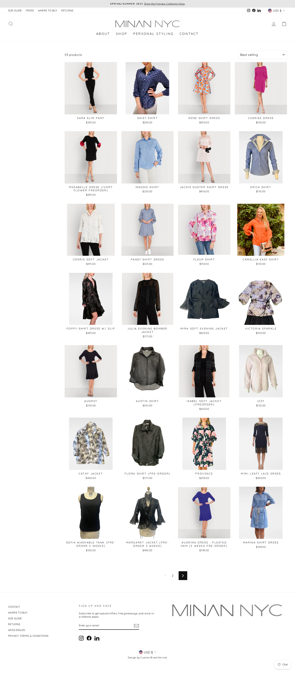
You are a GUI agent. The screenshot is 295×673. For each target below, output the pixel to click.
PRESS (30, 10)
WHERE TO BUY (47, 10)
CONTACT (189, 34)
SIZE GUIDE (15, 10)
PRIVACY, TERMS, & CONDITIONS (28, 635)
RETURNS (67, 10)
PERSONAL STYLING (153, 34)
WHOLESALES (16, 630)
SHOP (121, 34)
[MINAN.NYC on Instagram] (81, 638)
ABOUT (103, 34)
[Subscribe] (136, 625)
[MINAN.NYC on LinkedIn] (97, 638)
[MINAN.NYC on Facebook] (89, 638)
